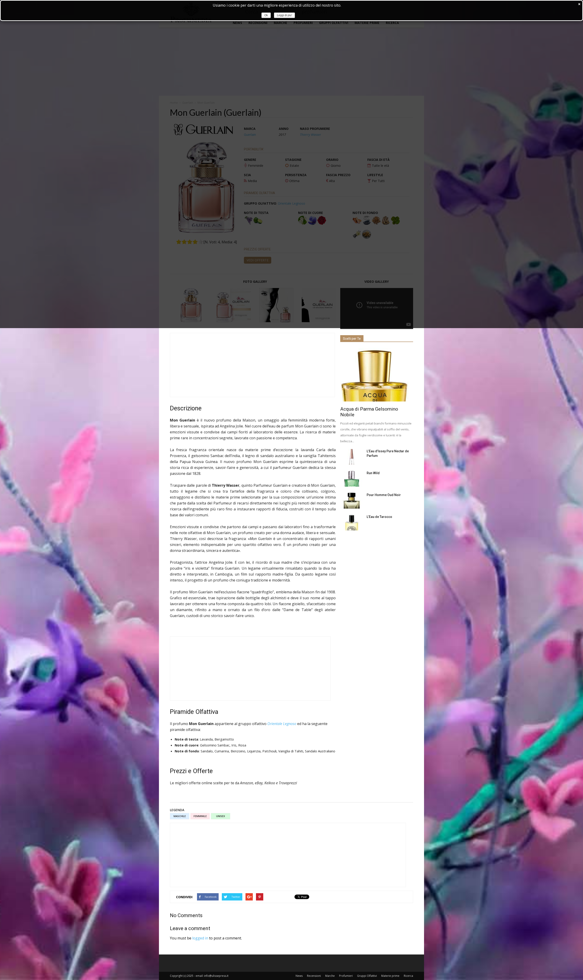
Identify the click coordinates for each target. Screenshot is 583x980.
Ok (266, 15)
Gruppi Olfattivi (367, 976)
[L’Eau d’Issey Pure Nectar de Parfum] (351, 457)
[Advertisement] (252, 365)
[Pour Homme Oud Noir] (351, 501)
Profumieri (346, 976)
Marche (330, 976)
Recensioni (314, 976)
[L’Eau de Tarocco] (351, 522)
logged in (200, 938)
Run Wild (373, 473)
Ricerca (408, 976)
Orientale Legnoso (281, 723)
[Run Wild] (351, 479)
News (299, 976)
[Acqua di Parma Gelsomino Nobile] (376, 374)
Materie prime (390, 976)
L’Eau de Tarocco (379, 517)
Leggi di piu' (284, 15)
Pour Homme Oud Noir (384, 495)
